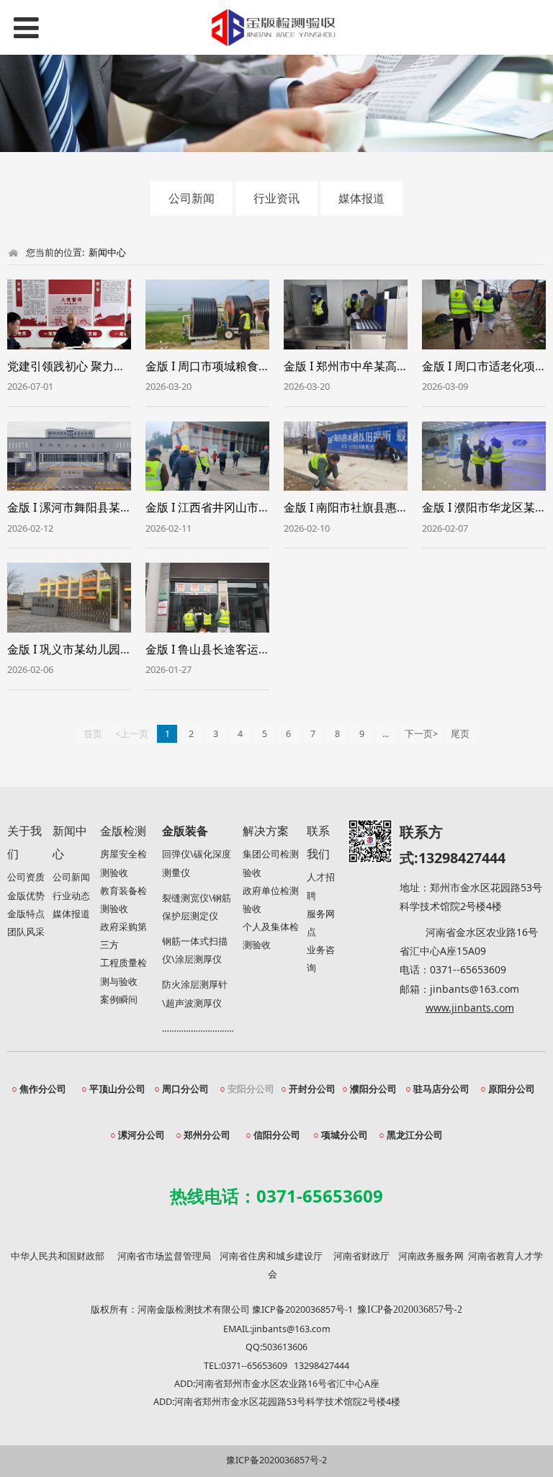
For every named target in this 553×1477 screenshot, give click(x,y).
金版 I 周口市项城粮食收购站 (219, 366)
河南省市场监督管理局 (164, 1256)
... (385, 734)
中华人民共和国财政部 (57, 1256)
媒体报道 (361, 198)
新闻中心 (107, 252)
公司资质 (26, 877)
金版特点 (26, 914)
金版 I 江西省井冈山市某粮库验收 (230, 507)
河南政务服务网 (431, 1256)
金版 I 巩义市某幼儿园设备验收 (86, 649)
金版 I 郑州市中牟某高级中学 (357, 366)
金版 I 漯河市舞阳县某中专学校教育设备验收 (121, 507)
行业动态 (71, 896)
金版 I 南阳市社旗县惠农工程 (357, 507)
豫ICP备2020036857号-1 (302, 1309)
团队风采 (26, 932)
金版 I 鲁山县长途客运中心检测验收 (236, 649)
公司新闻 (191, 198)
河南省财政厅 (361, 1256)
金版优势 (26, 896)
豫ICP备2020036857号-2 (276, 1460)
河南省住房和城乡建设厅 (271, 1256)
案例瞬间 (119, 1000)
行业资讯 (276, 198)
